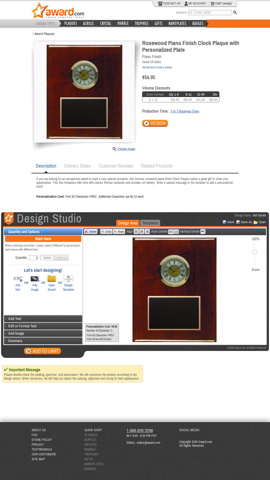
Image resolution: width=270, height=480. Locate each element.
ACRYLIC (90, 439)
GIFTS (88, 459)
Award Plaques (44, 34)
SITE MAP (38, 459)
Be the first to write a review (157, 67)
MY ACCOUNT (197, 3)
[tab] (46, 166)
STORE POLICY (42, 439)
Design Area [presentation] (127, 222)
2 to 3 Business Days (185, 111)
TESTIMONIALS (42, 449)
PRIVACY (38, 444)
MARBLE (90, 449)
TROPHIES (91, 454)
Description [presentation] (46, 166)
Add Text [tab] (14, 318)
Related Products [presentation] (157, 166)
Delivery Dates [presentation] (77, 166)
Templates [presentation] (150, 222)
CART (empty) (223, 3)
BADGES (90, 469)
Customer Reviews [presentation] (116, 166)
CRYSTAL (90, 444)
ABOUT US (39, 430)
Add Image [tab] (16, 333)
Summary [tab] (15, 341)
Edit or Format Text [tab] (22, 326)
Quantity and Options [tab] (23, 231)
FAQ (34, 435)
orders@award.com (148, 442)
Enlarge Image (126, 149)
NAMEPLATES (93, 464)
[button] (47, 258)
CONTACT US (171, 3)
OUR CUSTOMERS (44, 454)
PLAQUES (90, 435)
